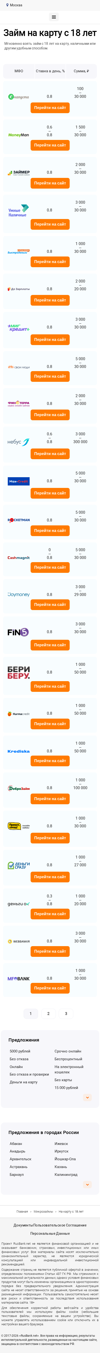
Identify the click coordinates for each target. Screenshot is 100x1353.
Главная (22, 1211)
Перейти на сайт (50, 108)
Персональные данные (50, 1233)
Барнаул (17, 1174)
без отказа (19, 1059)
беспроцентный (68, 1059)
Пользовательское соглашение (59, 1225)
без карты (63, 1080)
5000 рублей (20, 1051)
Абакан (16, 1144)
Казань (61, 1167)
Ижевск (61, 1144)
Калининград (66, 1174)
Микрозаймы (43, 1211)
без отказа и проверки (29, 1074)
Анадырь (17, 1151)
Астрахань (18, 1167)
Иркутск (61, 1151)
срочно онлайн (68, 1051)
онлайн (16, 1067)
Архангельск (20, 1159)
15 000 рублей (66, 1088)
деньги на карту (23, 1082)
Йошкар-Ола (65, 1159)
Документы (23, 1225)
